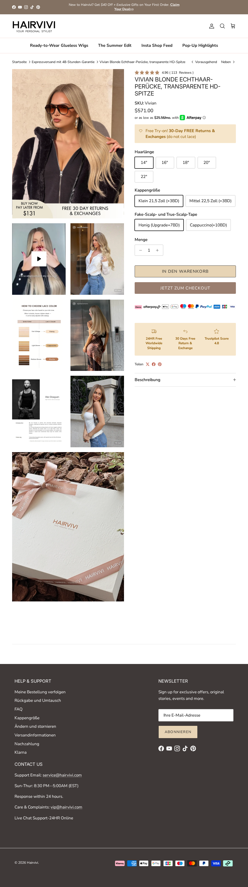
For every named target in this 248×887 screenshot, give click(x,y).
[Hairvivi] (34, 26)
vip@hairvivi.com (66, 807)
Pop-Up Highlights (200, 45)
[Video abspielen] (38, 258)
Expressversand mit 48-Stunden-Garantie (63, 61)
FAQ (19, 709)
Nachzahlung (27, 744)
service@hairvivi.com (62, 775)
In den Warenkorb (185, 271)
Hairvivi (32, 862)
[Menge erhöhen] (158, 250)
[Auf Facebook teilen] (153, 364)
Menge (141, 239)
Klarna (21, 752)
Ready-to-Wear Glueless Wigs (59, 45)
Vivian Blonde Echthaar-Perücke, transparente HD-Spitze (142, 61)
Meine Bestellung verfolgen (40, 692)
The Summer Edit (115, 45)
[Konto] (211, 26)
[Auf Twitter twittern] (147, 364)
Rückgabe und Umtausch (38, 700)
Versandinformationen (35, 735)
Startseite (19, 61)
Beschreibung (147, 380)
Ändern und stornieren (35, 726)
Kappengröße (27, 718)
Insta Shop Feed (156, 45)
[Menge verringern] (139, 250)
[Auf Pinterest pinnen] (160, 364)
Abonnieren (178, 731)
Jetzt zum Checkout (185, 288)
